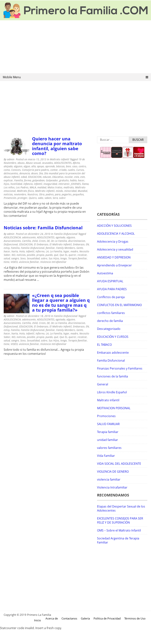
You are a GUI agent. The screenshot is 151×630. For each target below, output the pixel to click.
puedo (49, 255)
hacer (81, 180)
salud (7, 258)
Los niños (9, 187)
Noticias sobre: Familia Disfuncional (43, 228)
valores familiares (109, 448)
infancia (28, 184)
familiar (50, 248)
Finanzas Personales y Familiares (119, 368)
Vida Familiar (106, 456)
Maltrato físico (25, 191)
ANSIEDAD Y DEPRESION (114, 257)
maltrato (69, 187)
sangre (15, 258)
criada (62, 170)
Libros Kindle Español (112, 392)
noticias (8, 194)
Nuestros (32, 194)
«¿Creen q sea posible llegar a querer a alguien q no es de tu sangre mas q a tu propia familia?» (61, 302)
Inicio (37, 620)
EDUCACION (34, 177)
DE (48, 241)
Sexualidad (33, 258)
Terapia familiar (77, 258)
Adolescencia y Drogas (112, 241)
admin (10, 159)
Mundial (82, 191)
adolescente (29, 237)
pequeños (78, 194)
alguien (18, 166)
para (57, 194)
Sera (55, 198)
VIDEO (14, 262)
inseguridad (50, 184)
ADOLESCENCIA (12, 237)
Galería (85, 618)
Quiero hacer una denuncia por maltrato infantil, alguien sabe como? (57, 146)
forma (27, 180)
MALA (33, 187)
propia (40, 255)
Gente (79, 248)
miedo (59, 191)
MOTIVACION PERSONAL (113, 408)
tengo (63, 258)
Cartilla (26, 241)
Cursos (80, 170)
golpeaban (38, 180)
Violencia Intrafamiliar (53, 262)
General (102, 384)
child (35, 241)
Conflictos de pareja (111, 297)
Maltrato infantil (59, 159)
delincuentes (11, 173)
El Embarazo (41, 244)
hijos (6, 184)
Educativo (57, 177)
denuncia (24, 173)
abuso (20, 163)
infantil (38, 184)
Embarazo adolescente (113, 353)
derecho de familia (110, 321)
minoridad (70, 191)
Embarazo (79, 244)
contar (54, 170)
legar (66, 251)
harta (14, 251)
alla (33, 166)
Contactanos (69, 618)
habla (73, 180)
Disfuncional (11, 244)
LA (47, 251)
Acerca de (51, 618)
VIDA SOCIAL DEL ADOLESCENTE (119, 464)
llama (85, 184)
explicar (8, 180)
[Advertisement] (75, 47)
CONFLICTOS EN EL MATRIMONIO (119, 305)
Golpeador (52, 180)
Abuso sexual (33, 163)
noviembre (20, 194)
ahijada (8, 166)
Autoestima (105, 273)
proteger (22, 198)
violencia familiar (29, 262)
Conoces (16, 170)
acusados (47, 163)
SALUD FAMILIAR (108, 424)
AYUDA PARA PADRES (112, 289)
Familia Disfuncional (66, 234)
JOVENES (76, 184)
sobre (62, 198)
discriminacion (76, 241)
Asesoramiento (12, 241)
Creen (42, 241)
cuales (71, 170)
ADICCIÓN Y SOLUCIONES (114, 226)
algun (27, 166)
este (82, 177)
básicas (60, 166)
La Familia (56, 251)
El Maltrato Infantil (61, 244)
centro (82, 166)
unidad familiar (107, 440)
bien (68, 166)
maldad (41, 187)
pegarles (66, 194)
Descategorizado (108, 329)
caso (74, 166)
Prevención (10, 198)
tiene (6, 262)
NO (13, 255)
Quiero (33, 198)
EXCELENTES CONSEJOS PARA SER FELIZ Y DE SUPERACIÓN (120, 520)
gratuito (64, 180)
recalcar (82, 255)
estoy (7, 248)
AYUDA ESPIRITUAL (110, 281)
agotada (60, 237)
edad (24, 177)
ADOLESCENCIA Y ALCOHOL (116, 234)
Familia (18, 180)
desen (34, 173)
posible (31, 255)
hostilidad (16, 184)
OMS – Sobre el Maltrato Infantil (119, 530)
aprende (50, 166)
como (7, 170)
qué (56, 255)
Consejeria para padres (35, 170)
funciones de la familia (112, 376)
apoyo (40, 166)
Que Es (63, 255)
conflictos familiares (111, 313)
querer (72, 255)
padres (50, 194)
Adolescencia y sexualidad (115, 249)
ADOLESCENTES (62, 163)
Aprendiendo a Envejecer (114, 265)
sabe (40, 198)
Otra (41, 194)
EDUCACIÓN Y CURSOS (112, 337)
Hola (22, 251)
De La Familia (59, 241)
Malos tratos (55, 187)
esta (76, 177)
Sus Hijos (54, 258)
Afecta (76, 163)
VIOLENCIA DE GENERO (113, 472)
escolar (69, 177)
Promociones (106, 416)
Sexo (23, 258)
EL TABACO (104, 345)
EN (87, 244)
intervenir (64, 184)
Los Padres (22, 187)
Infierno (40, 251)
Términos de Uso (134, 618)
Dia (41, 173)
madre (74, 251)
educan (47, 177)
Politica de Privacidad (107, 618)
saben (48, 198)
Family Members (65, 248)
